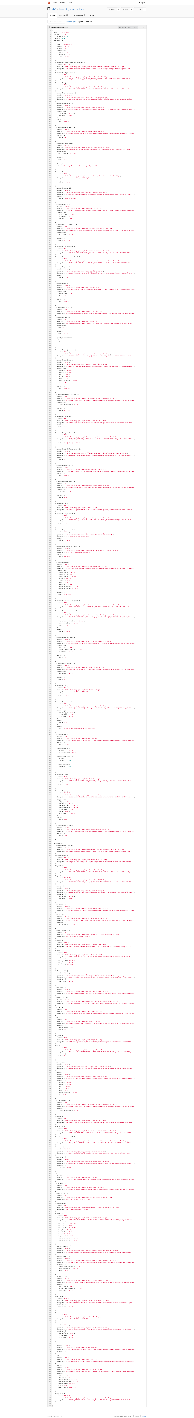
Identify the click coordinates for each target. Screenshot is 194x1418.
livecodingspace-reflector (72, 9)
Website (144, 1416)
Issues (64, 15)
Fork (139, 9)
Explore (62, 3)
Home (55, 3)
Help (70, 3)
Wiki (93, 15)
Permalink (122, 27)
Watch (113, 9)
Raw (135, 27)
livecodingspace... (72, 21)
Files (53, 15)
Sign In (143, 3)
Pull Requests (79, 15)
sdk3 (53, 9)
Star (126, 9)
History (130, 27)
